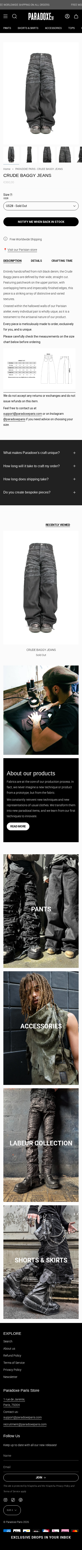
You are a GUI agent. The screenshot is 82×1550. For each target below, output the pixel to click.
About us (9, 1348)
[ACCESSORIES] (41, 1021)
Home (6, 169)
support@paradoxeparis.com (22, 413)
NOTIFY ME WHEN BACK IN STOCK (41, 221)
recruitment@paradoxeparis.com (24, 1424)
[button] (14, 16)
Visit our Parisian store (22, 249)
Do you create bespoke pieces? (26, 492)
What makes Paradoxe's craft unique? (31, 453)
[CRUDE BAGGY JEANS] (41, 588)
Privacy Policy (12, 1369)
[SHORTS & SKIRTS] (41, 1256)
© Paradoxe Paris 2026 (16, 1522)
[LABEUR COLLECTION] (41, 1138)
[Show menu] (5, 16)
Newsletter (10, 1377)
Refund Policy (12, 1355)
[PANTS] (41, 904)
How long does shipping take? (26, 479)
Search (7, 1341)
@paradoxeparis (14, 419)
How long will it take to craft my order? (31, 466)
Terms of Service (14, 1362)
